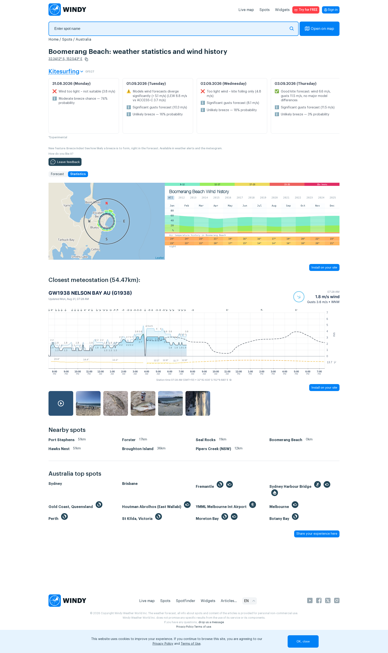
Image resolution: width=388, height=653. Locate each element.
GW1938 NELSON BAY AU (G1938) (90, 293)
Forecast (57, 174)
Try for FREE (308, 9)
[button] (86, 59)
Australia (83, 39)
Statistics (78, 174)
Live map (246, 10)
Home (53, 39)
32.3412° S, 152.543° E (65, 59)
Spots (264, 10)
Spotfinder (185, 601)
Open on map (322, 29)
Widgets (282, 10)
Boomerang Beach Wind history (199, 191)
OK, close (303, 641)
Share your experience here (316, 533)
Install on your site (324, 267)
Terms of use (202, 626)
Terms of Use (191, 643)
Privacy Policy (185, 626)
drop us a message (211, 622)
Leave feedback (68, 162)
